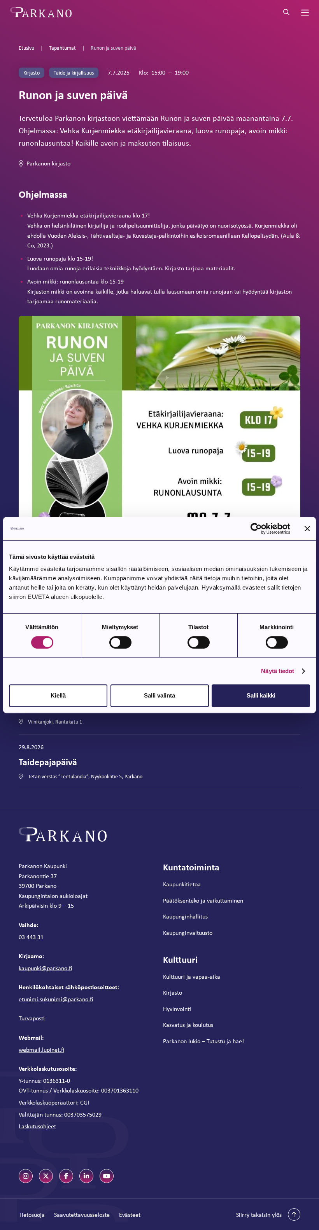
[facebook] (66, 1176)
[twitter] (46, 1176)
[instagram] (26, 1176)
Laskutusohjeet (37, 1126)
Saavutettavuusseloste (82, 1215)
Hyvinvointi (177, 1009)
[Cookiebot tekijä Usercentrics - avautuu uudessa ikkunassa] (256, 528)
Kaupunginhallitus (185, 916)
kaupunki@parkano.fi (45, 968)
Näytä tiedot (277, 671)
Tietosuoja (32, 1215)
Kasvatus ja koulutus (188, 1025)
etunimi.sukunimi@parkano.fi (56, 999)
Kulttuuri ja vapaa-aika (191, 977)
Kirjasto (172, 992)
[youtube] (107, 1176)
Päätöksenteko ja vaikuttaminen (203, 900)
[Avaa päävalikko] (304, 12)
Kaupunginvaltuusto (187, 933)
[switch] (120, 642)
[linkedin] (86, 1176)
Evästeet (129, 1215)
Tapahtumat (62, 47)
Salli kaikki (261, 695)
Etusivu (26, 47)
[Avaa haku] (286, 12)
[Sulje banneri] (307, 528)
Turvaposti (32, 1018)
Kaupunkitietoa (182, 884)
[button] (268, 1214)
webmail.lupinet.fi (41, 1050)
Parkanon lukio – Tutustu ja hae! (203, 1041)
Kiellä (58, 695)
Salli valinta (159, 695)
